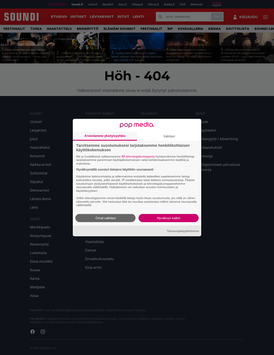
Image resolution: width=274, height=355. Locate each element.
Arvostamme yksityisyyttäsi (104, 135)
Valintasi (169, 136)
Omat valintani (105, 218)
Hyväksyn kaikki (168, 218)
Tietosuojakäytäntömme (183, 230)
